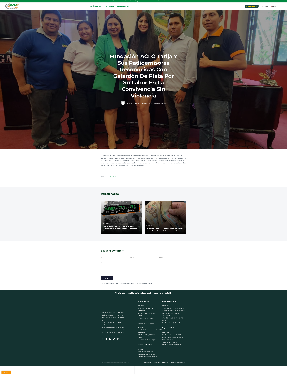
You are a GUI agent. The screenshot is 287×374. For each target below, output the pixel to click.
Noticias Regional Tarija (160, 103)
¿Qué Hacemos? (109, 6)
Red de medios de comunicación (178, 362)
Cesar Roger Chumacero (133, 103)
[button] (274, 6)
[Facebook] (107, 176)
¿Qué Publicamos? (123, 6)
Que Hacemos (157, 362)
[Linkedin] (116, 176)
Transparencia (165, 362)
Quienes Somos (147, 362)
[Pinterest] (113, 176)
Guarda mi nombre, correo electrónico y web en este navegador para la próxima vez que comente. (127, 283)
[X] (110, 176)
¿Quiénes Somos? (96, 6)
